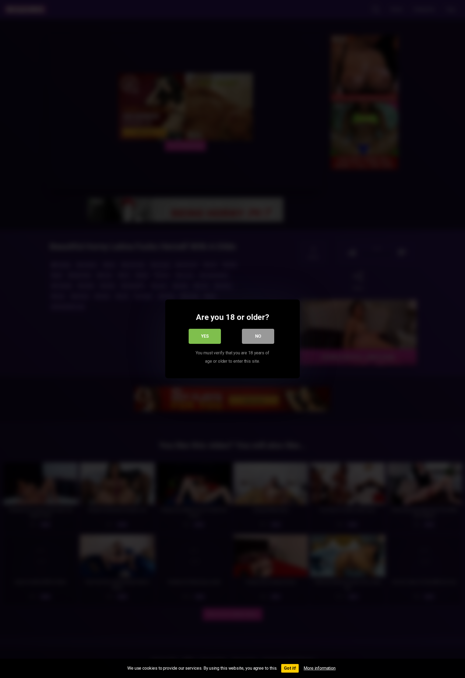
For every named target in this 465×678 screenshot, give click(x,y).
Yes (205, 336)
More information (320, 668)
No (258, 336)
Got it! (290, 668)
